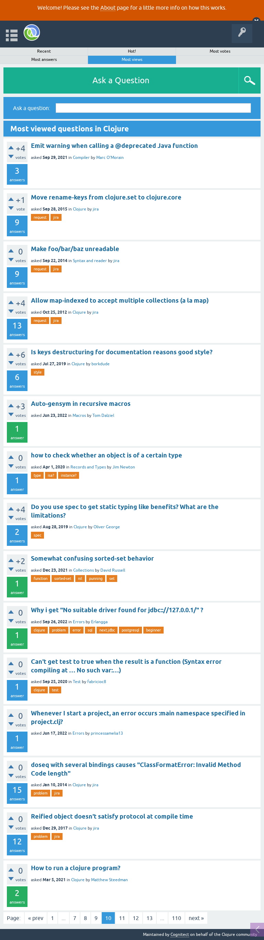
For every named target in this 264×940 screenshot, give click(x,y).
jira (96, 209)
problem (59, 630)
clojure (39, 630)
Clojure (79, 209)
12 (136, 918)
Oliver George (107, 527)
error (77, 630)
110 (176, 918)
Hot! (132, 51)
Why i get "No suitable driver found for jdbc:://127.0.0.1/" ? (117, 610)
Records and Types (88, 467)
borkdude (100, 363)
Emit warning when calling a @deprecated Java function (114, 145)
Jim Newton (123, 467)
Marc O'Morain (110, 157)
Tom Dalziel (103, 415)
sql (90, 630)
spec (37, 535)
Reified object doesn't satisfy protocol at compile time (112, 816)
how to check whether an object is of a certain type (106, 455)
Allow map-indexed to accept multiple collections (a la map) (120, 300)
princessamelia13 (107, 733)
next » (196, 918)
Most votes (220, 51)
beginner (153, 630)
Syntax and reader (90, 260)
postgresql (130, 630)
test (55, 690)
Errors (79, 621)
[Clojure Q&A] (31, 32)
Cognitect (179, 934)
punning (95, 578)
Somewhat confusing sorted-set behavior (92, 558)
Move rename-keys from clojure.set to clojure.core (106, 197)
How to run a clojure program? (75, 868)
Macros (79, 415)
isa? (51, 475)
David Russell (112, 570)
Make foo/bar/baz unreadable (75, 248)
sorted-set (62, 578)
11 (122, 918)
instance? (68, 475)
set (111, 578)
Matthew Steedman (109, 879)
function (40, 578)
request (40, 217)
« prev (35, 918)
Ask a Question (121, 80)
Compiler (81, 157)
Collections (83, 570)
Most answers (44, 59)
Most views (132, 59)
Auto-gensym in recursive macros (81, 403)
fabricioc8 (96, 681)
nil (80, 578)
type (37, 475)
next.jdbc (107, 630)
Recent (44, 51)
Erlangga (99, 621)
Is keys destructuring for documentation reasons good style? (121, 352)
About (108, 7)
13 (149, 918)
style (38, 372)
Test (77, 681)
